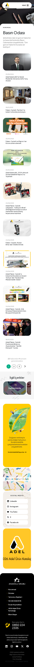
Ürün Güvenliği (17, 659)
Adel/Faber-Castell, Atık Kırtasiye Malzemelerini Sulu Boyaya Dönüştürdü (17, 301)
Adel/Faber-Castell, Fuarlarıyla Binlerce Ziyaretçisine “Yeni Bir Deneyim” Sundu (17, 335)
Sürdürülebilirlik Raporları (16, 452)
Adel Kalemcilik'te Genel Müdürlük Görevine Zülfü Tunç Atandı (17, 68)
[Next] (25, 366)
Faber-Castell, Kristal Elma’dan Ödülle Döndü (17, 233)
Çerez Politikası (17, 657)
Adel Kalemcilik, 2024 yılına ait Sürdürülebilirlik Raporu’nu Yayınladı (17, 164)
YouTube (13, 512)
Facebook (14, 522)
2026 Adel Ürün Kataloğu (14, 609)
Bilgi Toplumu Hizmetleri (17, 654)
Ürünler (11, 593)
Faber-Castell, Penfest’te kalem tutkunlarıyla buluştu (17, 101)
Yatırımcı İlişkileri (15, 597)
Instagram (14, 506)
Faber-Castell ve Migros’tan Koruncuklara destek (17, 132)
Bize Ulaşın (12, 614)
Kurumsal (12, 589)
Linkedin (13, 501)
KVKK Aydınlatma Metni (17, 652)
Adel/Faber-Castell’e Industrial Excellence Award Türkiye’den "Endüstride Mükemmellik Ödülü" (17, 267)
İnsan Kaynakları (15, 605)
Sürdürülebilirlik (14, 601)
